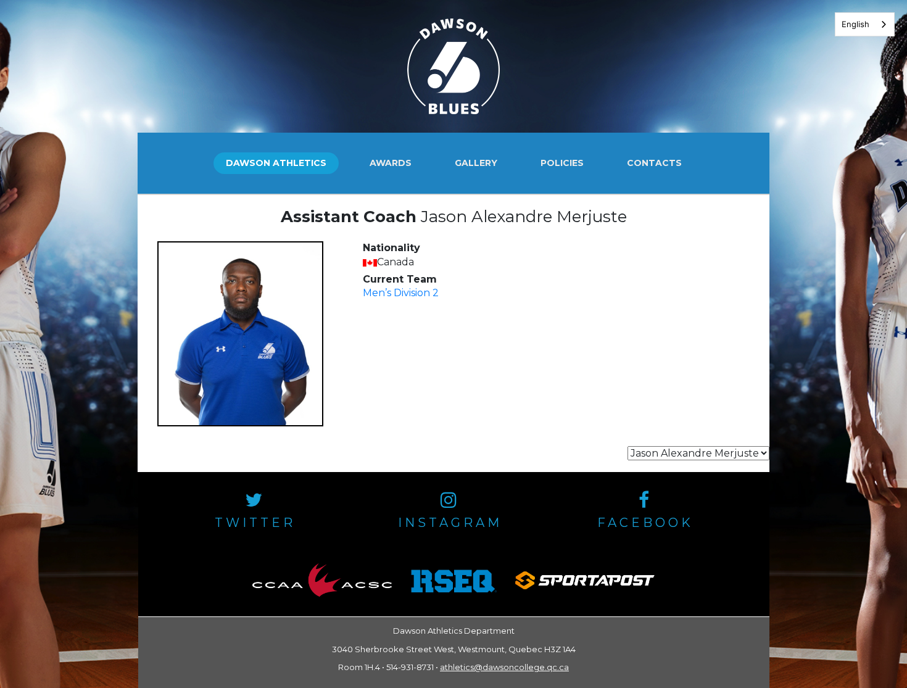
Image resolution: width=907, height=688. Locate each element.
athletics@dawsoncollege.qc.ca (504, 667)
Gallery (476, 162)
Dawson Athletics (276, 162)
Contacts (654, 162)
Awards (391, 162)
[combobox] (865, 24)
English (855, 24)
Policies (562, 162)
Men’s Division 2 (401, 293)
